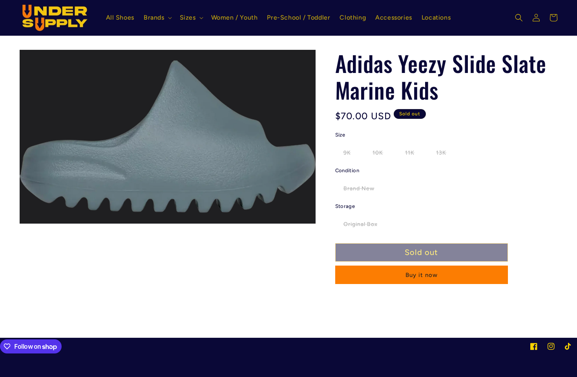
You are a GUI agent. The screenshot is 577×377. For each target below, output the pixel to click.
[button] (157, 18)
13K (445, 154)
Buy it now (421, 275)
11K (414, 154)
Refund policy (90, 372)
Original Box (364, 225)
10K (381, 154)
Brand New (363, 190)
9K (351, 154)
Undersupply (53, 373)
